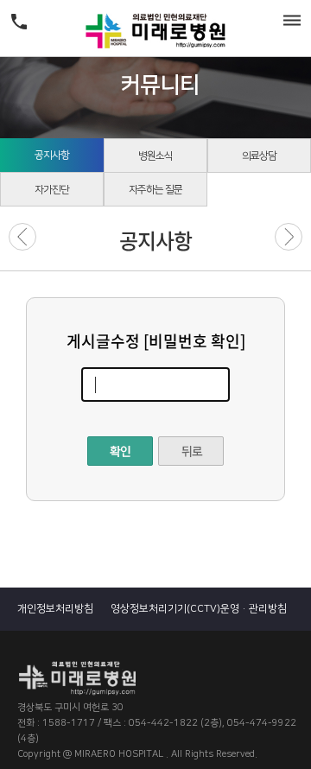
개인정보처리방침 (55, 608)
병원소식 (155, 156)
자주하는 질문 (155, 189)
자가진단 (52, 189)
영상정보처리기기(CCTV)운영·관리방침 (199, 608)
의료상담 (259, 156)
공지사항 (52, 155)
